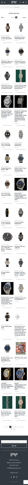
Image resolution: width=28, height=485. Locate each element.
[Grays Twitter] (23, 2)
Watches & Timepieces (9, 7)
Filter (2, 17)
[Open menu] (2, 2)
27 (11, 429)
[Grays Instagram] (26, 2)
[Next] (16, 429)
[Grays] (14, 454)
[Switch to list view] (14, 17)
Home (2, 7)
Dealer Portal (14, 472)
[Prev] (3, 427)
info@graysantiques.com (14, 468)
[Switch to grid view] (16, 17)
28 (14, 429)
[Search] (4, 2)
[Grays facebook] (21, 2)
